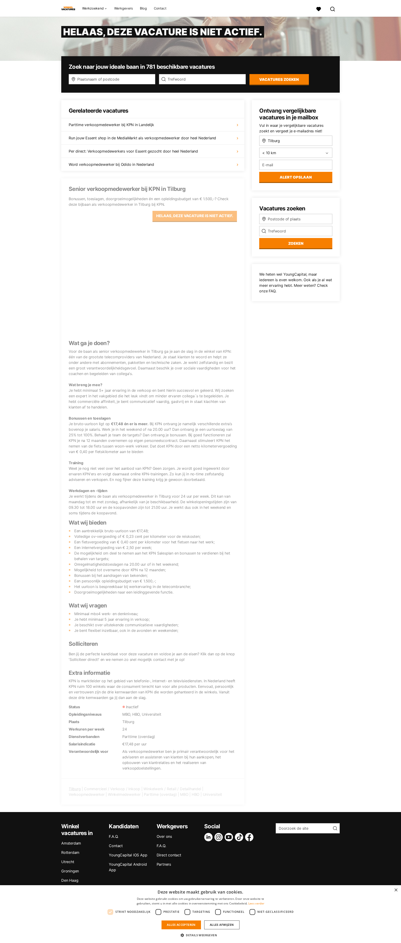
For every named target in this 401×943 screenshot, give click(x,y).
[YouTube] (230, 837)
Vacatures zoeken (279, 79)
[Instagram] (219, 837)
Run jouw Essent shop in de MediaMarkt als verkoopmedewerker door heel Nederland (142, 138)
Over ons (164, 836)
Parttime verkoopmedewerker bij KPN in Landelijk (111, 124)
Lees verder (256, 903)
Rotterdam (70, 852)
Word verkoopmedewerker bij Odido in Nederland (111, 164)
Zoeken (296, 243)
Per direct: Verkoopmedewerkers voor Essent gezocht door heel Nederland (133, 151)
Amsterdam (71, 843)
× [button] (396, 890)
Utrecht (67, 861)
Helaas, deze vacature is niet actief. (194, 215)
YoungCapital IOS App (128, 855)
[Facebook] (250, 837)
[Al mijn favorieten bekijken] (318, 8)
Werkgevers (123, 8)
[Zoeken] (333, 8)
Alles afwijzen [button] (222, 925)
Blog (143, 8)
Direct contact (169, 855)
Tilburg (75, 788)
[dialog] (200, 914)
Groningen (70, 871)
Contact (160, 8)
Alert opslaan (296, 177)
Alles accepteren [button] (181, 925)
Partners (164, 864)
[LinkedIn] (209, 837)
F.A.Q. (113, 836)
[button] (200, 935)
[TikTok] (240, 837)
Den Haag (69, 880)
